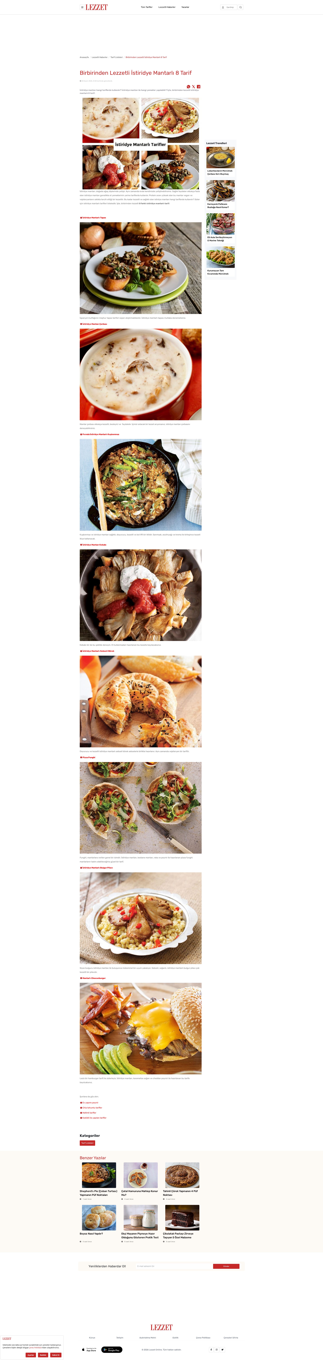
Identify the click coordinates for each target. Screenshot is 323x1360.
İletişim (120, 1337)
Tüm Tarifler (146, 7)
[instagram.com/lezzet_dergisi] (216, 1349)
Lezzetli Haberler (166, 7)
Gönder (226, 1266)
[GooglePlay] (111, 1349)
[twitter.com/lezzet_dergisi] (222, 1349)
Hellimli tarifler (89, 1113)
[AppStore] (90, 1349)
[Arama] (240, 7)
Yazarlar (185, 7)
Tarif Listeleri (117, 57)
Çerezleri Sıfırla (231, 1337)
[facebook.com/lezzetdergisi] (211, 1349)
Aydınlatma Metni (147, 1337)
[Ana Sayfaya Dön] (162, 1327)
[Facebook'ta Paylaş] (199, 87)
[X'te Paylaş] (194, 87)
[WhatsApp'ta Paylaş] (188, 87)
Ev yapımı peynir (90, 1102)
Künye (92, 1337)
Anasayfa (84, 57)
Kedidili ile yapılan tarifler (94, 1118)
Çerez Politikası (203, 1337)
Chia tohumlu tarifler (92, 1107)
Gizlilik (175, 1337)
